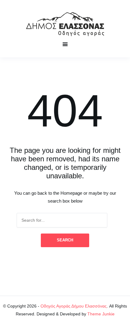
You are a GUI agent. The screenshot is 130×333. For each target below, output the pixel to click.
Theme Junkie (101, 313)
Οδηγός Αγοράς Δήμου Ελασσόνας (74, 306)
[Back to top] (124, 327)
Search (65, 240)
